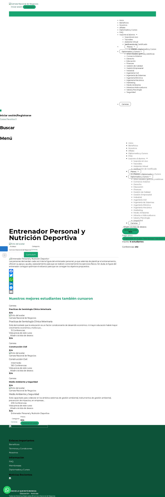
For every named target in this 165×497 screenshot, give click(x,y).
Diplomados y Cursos (128, 30)
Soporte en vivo (131, 37)
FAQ (121, 32)
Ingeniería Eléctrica (135, 78)
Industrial (130, 71)
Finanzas (130, 63)
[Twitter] (63, 275)
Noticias (35, 493)
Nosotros (123, 25)
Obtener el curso (29, 423)
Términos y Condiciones (20, 448)
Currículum (31, 254)
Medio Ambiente (134, 85)
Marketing (131, 83)
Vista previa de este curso (20, 333)
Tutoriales (129, 39)
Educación (131, 61)
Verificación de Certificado (136, 44)
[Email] (63, 292)
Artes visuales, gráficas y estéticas (140, 54)
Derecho (130, 59)
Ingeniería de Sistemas (136, 75)
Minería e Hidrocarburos (137, 87)
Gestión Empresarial (135, 68)
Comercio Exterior (134, 56)
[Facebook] (63, 271)
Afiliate (122, 27)
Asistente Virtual (131, 42)
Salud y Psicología (134, 90)
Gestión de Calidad (135, 66)
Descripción (16, 254)
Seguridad (131, 92)
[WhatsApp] (63, 279)
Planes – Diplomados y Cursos (143, 49)
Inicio (121, 20)
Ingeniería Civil (133, 73)
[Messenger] (63, 288)
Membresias (15, 465)
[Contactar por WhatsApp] (7, 490)
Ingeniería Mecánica (135, 80)
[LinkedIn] (63, 283)
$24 (130, 232)
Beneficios (124, 23)
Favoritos (12, 119)
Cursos (3, 119)
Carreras (34, 250)
